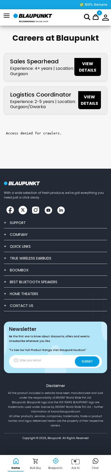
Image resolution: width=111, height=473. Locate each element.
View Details (87, 67)
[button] (87, 17)
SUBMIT (87, 361)
